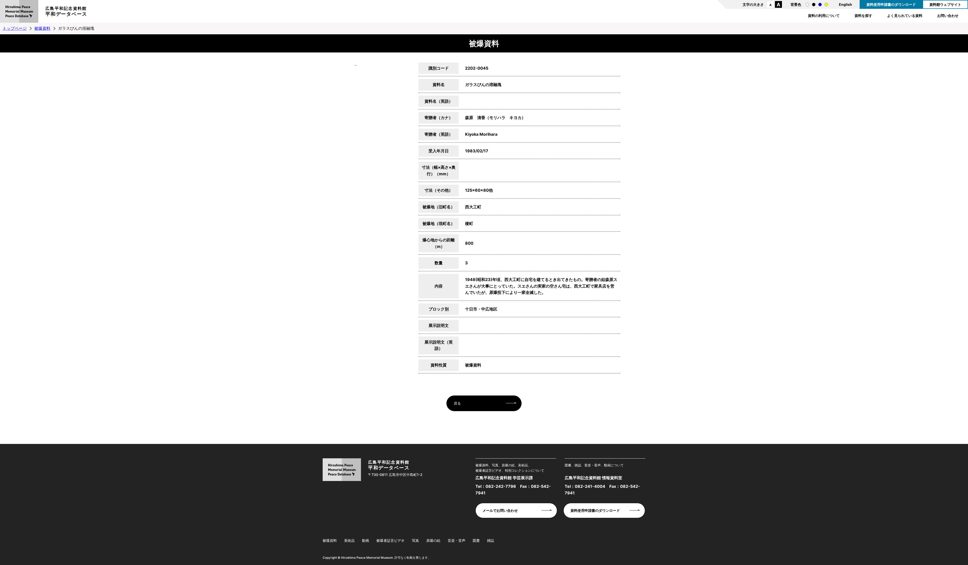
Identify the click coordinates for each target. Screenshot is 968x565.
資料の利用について (824, 15)
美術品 (349, 540)
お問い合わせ (947, 15)
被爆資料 (42, 28)
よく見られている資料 (904, 15)
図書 (476, 540)
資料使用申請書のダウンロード (891, 4)
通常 (807, 4)
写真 (415, 540)
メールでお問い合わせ (500, 510)
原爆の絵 (433, 540)
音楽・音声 (456, 540)
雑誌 (490, 540)
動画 (365, 540)
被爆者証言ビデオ (390, 540)
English (845, 4)
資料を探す (863, 15)
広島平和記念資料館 (66, 11)
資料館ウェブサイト (945, 4)
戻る (457, 403)
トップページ (15, 28)
